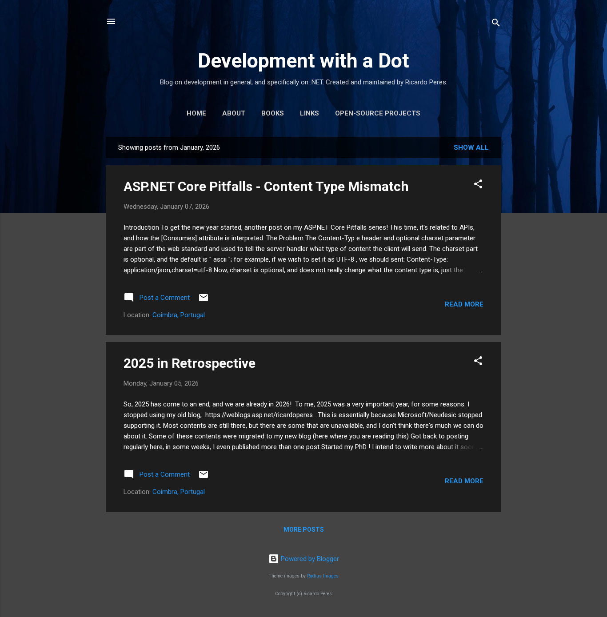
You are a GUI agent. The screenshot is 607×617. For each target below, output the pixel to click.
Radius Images (323, 576)
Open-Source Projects (377, 113)
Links (309, 113)
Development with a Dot (303, 60)
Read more (464, 304)
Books (272, 113)
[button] (478, 185)
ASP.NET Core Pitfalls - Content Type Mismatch (266, 186)
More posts (304, 529)
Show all (471, 147)
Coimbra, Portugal (178, 315)
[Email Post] (203, 301)
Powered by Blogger (309, 559)
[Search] (496, 24)
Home (196, 113)
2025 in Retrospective (190, 363)
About (233, 113)
